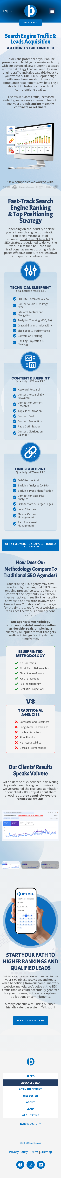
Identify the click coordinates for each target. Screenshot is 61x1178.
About (30, 1102)
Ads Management (30, 1089)
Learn (30, 1108)
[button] (52, 11)
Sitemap (46, 1152)
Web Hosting (30, 1115)
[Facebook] (20, 1165)
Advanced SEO (30, 1082)
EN (5, 11)
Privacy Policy (18, 1152)
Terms (34, 1152)
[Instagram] (31, 1165)
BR (10, 11)
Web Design (30, 1095)
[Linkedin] (41, 1165)
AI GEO (31, 1076)
